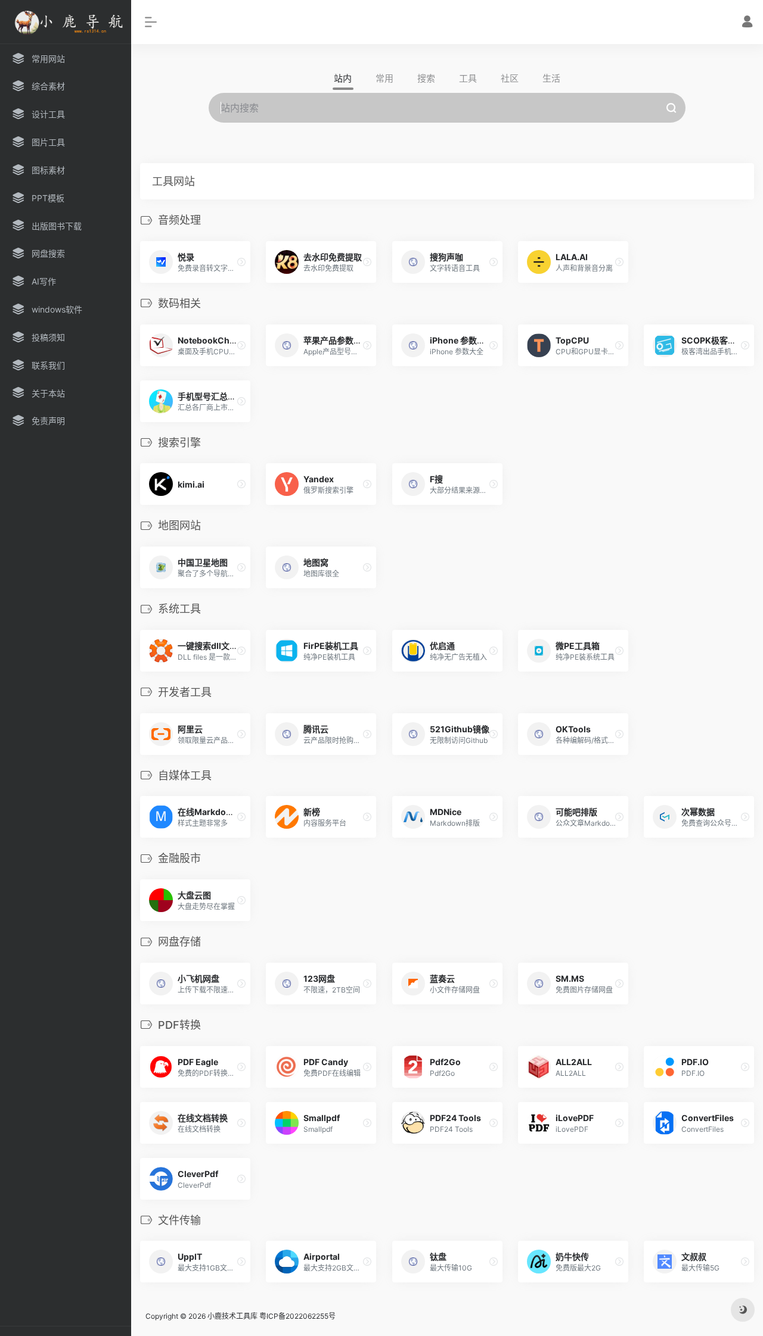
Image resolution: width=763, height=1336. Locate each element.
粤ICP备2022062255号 (297, 1316)
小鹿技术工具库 (232, 1316)
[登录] (747, 22)
